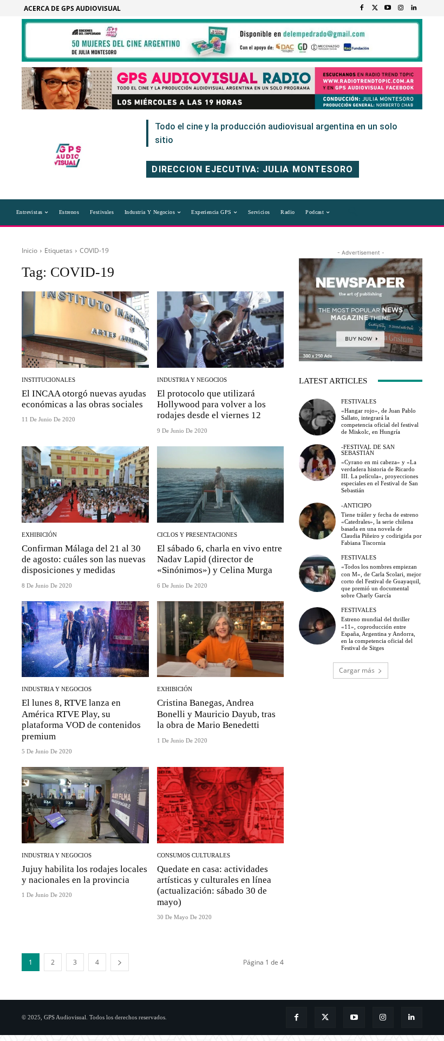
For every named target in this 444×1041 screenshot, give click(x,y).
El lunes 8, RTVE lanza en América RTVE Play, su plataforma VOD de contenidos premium (81, 719)
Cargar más (357, 670)
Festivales (358, 402)
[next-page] (119, 962)
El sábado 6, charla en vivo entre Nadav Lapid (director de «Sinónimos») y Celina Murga (219, 559)
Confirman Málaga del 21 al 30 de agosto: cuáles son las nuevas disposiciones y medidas (84, 559)
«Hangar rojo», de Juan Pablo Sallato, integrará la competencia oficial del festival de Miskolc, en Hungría (380, 421)
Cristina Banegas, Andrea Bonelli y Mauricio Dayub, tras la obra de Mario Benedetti (216, 714)
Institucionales (48, 380)
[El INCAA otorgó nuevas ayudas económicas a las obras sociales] (85, 329)
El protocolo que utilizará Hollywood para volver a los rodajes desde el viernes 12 (211, 404)
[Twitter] (374, 8)
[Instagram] (400, 8)
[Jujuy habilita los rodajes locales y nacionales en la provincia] (85, 805)
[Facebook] (361, 8)
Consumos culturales (193, 855)
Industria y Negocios (192, 380)
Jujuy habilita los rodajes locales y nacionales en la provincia (84, 874)
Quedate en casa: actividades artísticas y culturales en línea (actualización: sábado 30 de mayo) (214, 885)
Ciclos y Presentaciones (197, 535)
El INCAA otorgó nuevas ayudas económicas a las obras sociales (84, 398)
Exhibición (39, 535)
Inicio (29, 250)
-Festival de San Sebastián (368, 450)
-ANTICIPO (356, 506)
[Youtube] (387, 8)
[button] (353, 212)
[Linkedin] (413, 8)
